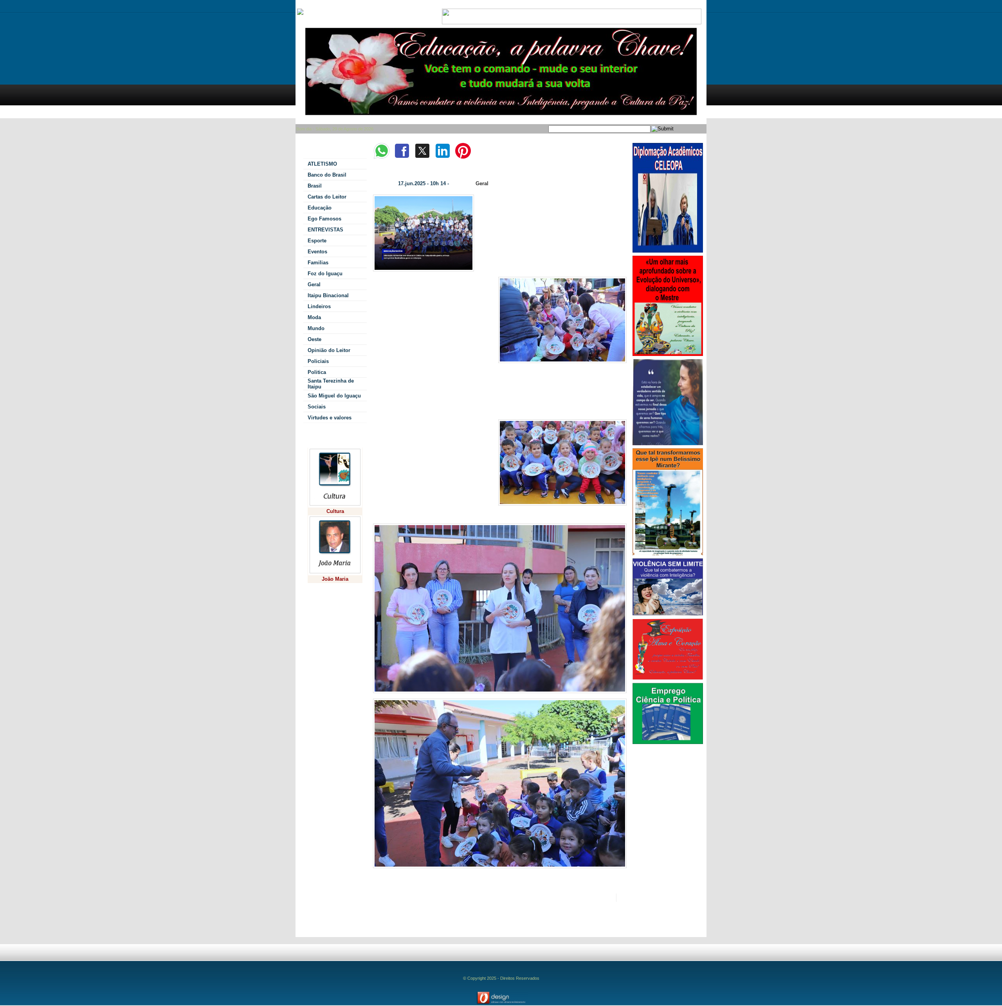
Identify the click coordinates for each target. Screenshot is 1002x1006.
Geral (482, 183)
